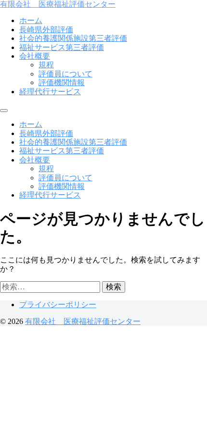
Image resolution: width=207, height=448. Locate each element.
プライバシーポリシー (57, 304)
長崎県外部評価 (46, 29)
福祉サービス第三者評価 (61, 47)
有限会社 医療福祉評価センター (58, 4)
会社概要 (34, 56)
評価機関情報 (62, 82)
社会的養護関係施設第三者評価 (73, 38)
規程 (46, 65)
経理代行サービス (50, 91)
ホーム (30, 20)
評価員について (65, 74)
